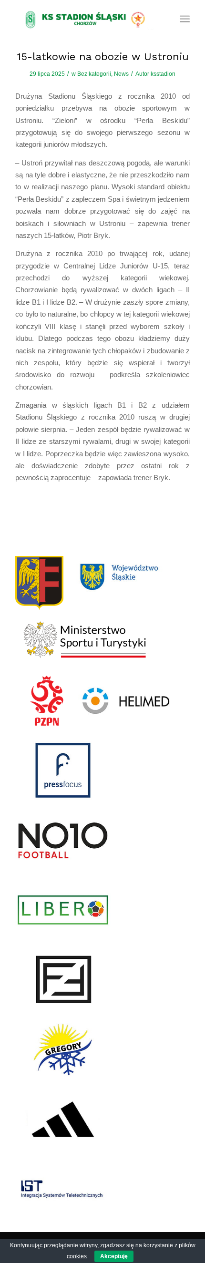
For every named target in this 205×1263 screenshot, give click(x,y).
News (121, 74)
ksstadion (163, 74)
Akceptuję (114, 1256)
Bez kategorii (94, 74)
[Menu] (185, 19)
